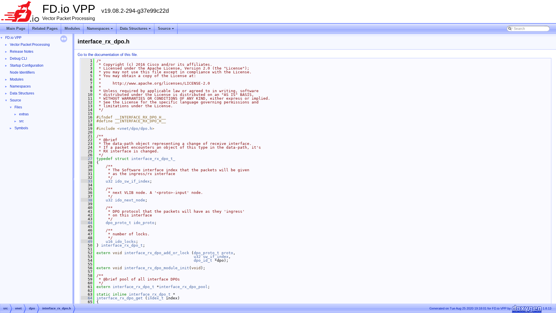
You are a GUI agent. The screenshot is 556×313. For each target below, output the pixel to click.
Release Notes (21, 52)
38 (86, 200)
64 (86, 298)
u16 (109, 241)
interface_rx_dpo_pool (183, 287)
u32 (109, 181)
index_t (155, 298)
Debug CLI (18, 59)
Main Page (15, 28)
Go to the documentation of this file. (108, 54)
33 (86, 181)
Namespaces (100, 30)
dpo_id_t (203, 260)
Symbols (21, 128)
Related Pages (45, 28)
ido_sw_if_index (132, 181)
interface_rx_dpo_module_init (156, 268)
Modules (72, 28)
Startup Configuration (26, 65)
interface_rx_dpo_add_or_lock (156, 253)
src (21, 121)
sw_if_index (215, 256)
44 (86, 223)
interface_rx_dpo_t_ (153, 158)
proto (227, 253)
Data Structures (136, 30)
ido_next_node (130, 200)
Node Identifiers (22, 72)
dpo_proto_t (118, 223)
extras (24, 114)
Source (166, 30)
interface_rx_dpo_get (119, 298)
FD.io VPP (13, 38)
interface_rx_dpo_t (122, 245)
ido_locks (125, 241)
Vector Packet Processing (30, 45)
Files (18, 107)
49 (86, 241)
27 (86, 158)
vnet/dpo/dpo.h (136, 128)
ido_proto (143, 223)
